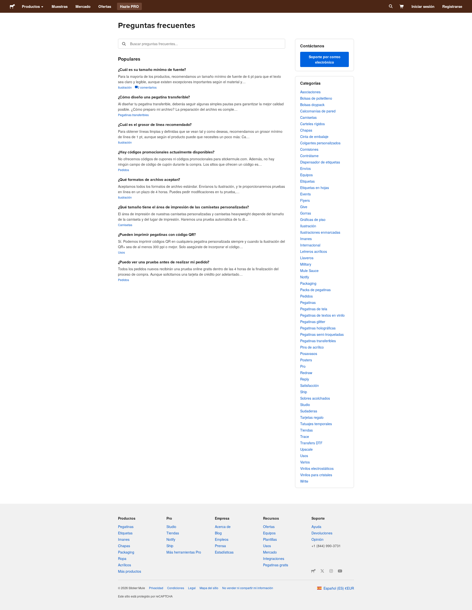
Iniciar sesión (423, 6)
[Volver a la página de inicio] (12, 6)
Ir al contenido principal (3, 3)
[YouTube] (340, 571)
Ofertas (104, 6)
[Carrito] (402, 6)
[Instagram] (331, 571)
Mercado (82, 6)
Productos (31, 6)
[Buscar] (390, 6)
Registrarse (452, 6)
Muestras (60, 6)
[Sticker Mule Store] (313, 571)
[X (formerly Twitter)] (322, 571)
